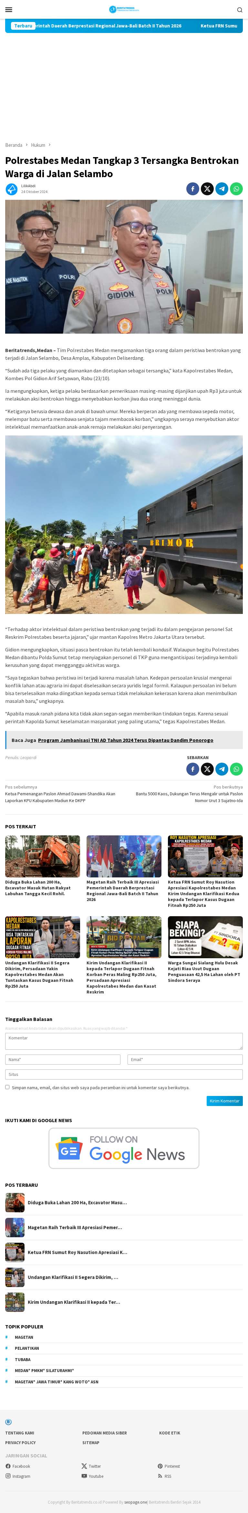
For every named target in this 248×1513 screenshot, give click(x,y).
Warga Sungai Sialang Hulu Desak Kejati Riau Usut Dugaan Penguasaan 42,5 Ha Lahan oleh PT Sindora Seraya (204, 971)
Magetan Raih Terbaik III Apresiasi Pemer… (75, 1227)
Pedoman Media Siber (104, 1433)
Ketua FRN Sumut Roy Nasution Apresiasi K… (77, 1252)
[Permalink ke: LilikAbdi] (11, 188)
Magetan (24, 1337)
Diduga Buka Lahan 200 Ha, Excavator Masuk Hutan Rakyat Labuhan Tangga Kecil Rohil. (38, 887)
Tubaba (22, 1359)
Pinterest (172, 1466)
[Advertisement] (124, 81)
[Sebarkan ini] (192, 188)
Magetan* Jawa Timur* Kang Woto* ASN (56, 1382)
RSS (168, 1476)
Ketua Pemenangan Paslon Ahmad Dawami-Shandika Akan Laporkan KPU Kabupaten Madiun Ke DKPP (60, 793)
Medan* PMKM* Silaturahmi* (44, 1370)
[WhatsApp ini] (236, 188)
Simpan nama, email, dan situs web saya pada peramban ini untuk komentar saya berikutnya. (101, 1087)
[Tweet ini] (207, 188)
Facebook (21, 1466)
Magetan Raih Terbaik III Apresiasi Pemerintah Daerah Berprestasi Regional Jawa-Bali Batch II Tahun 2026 (123, 890)
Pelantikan (27, 1348)
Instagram (21, 1476)
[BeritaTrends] (124, 9)
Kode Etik (169, 1433)
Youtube (96, 1476)
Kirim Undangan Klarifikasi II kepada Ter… (74, 1302)
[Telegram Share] (221, 188)
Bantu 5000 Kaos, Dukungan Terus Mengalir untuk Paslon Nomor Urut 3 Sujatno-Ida (189, 793)
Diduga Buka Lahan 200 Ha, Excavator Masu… (77, 1203)
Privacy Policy (20, 1442)
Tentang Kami (19, 1433)
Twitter (95, 1466)
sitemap (90, 1442)
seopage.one (135, 1502)
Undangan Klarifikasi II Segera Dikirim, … (73, 1277)
